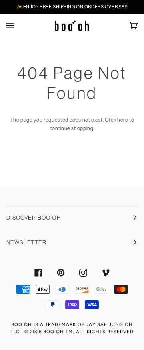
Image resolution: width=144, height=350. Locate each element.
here (122, 119)
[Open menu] (18, 25)
